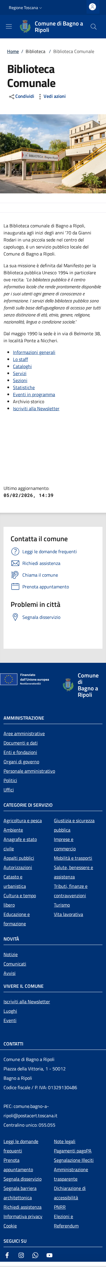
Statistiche (24, 387)
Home (13, 51)
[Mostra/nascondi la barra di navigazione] (9, 26)
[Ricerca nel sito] (93, 26)
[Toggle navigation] (3, 1264)
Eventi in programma (34, 394)
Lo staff (20, 359)
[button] (26, 7)
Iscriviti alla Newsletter (36, 408)
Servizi (19, 373)
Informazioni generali (34, 352)
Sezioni (20, 380)
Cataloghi (22, 366)
